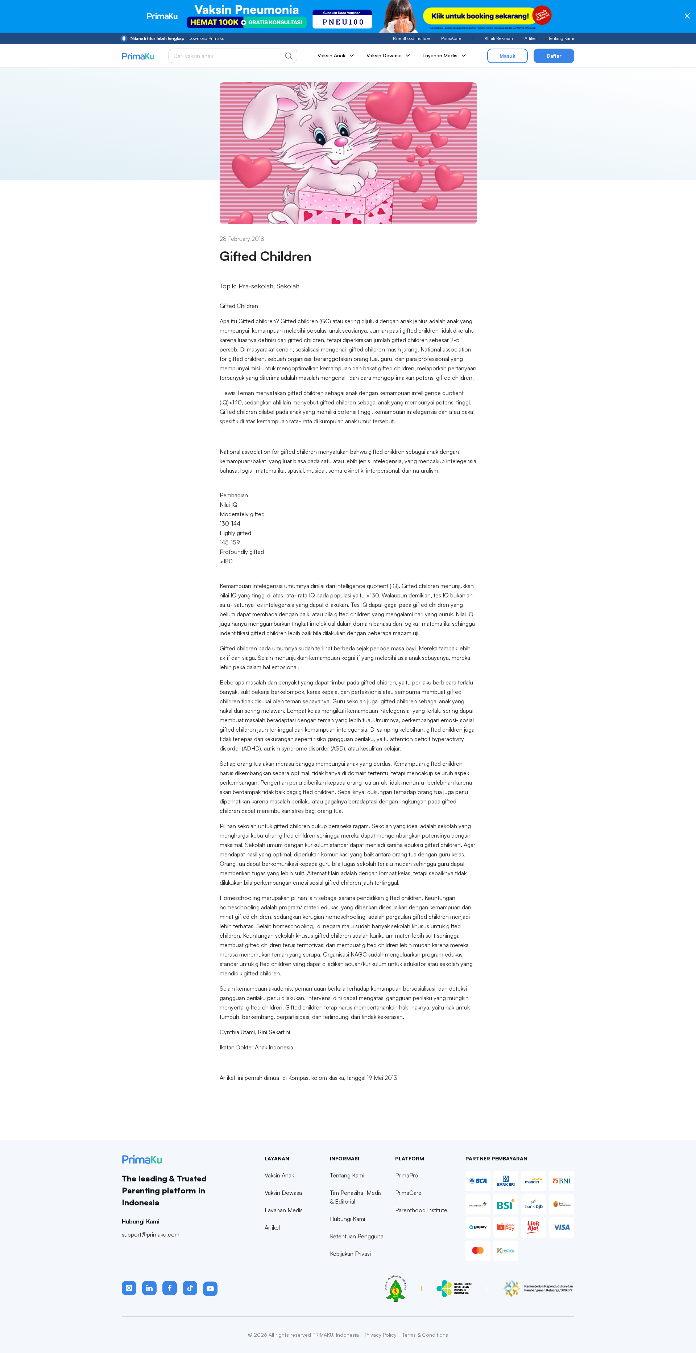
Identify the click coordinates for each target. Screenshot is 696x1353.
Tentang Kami (561, 38)
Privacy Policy (381, 1335)
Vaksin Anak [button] (331, 55)
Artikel (530, 38)
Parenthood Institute (411, 38)
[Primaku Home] (138, 56)
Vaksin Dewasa (283, 1192)
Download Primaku (177, 38)
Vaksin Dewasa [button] (384, 55)
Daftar (554, 56)
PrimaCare (451, 38)
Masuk (507, 56)
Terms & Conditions (425, 1335)
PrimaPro (406, 1175)
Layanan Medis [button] (440, 55)
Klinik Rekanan (499, 38)
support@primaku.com (150, 1234)
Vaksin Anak (279, 1175)
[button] (129, 1288)
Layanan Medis (284, 1210)
